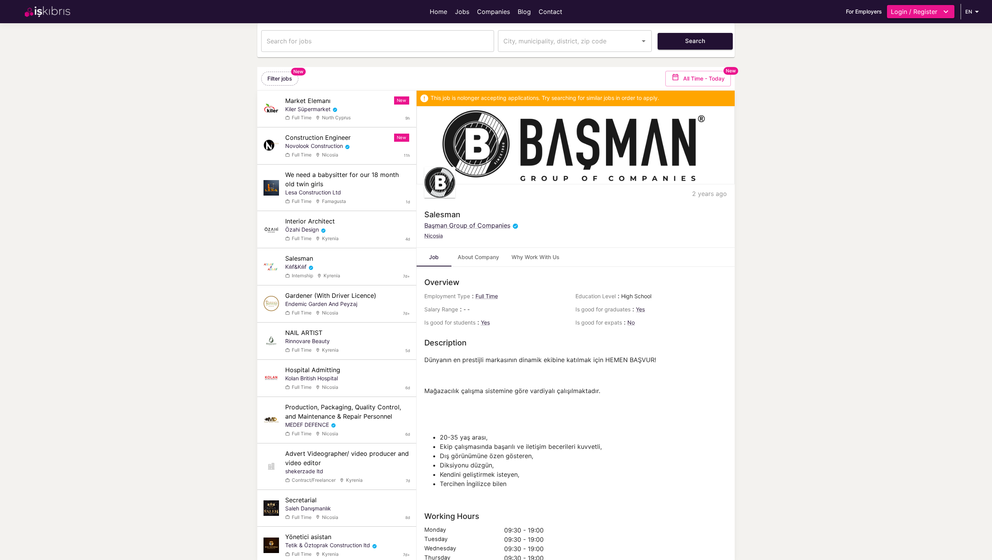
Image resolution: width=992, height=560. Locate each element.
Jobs (462, 11)
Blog (524, 11)
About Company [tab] (478, 257)
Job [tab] (434, 257)
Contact (550, 11)
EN (968, 12)
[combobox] (569, 41)
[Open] (643, 41)
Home (438, 11)
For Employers (864, 11)
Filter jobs (279, 78)
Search (695, 41)
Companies (493, 11)
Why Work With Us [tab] (536, 257)
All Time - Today (704, 78)
